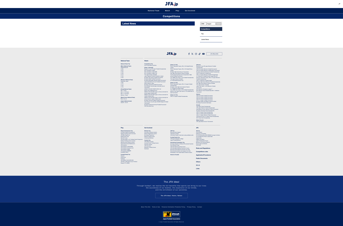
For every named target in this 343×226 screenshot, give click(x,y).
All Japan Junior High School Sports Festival (179, 87)
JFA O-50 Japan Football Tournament (204, 97)
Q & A (198, 165)
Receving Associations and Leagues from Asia (180, 151)
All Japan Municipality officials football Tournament (155, 80)
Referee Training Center (149, 136)
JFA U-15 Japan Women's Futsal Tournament (206, 115)
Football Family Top (125, 154)
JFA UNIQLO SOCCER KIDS (127, 160)
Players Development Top (127, 130)
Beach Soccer (124, 98)
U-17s (122, 74)
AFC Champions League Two (150, 73)
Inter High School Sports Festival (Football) (179, 73)
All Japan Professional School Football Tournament (155, 104)
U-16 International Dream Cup (176, 80)
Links (197, 168)
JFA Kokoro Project (174, 133)
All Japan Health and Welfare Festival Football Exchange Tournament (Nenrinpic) (206, 102)
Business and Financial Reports (203, 142)
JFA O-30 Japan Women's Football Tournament (206, 69)
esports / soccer (124, 102)
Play (177, 10)
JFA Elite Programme (125, 135)
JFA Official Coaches (148, 141)
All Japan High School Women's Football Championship (208, 82)
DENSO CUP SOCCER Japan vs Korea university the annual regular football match (156, 92)
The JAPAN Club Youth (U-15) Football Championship (181, 89)
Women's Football (174, 154)
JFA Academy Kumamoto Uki (127, 148)
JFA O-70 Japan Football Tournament (204, 100)
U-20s (122, 82)
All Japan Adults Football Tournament (152, 79)
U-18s (122, 73)
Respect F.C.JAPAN (125, 163)
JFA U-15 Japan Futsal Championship (204, 113)
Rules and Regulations (203, 148)
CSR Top (172, 130)
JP (339, 4)
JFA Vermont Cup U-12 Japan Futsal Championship (207, 116)
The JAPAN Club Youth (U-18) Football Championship (181, 77)
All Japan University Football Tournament (153, 84)
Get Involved (190, 10)
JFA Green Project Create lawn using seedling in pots (181, 135)
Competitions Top (148, 63)
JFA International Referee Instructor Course (179, 148)
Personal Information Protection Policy (173, 207)
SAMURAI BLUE (124, 67)
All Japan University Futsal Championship (205, 110)
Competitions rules (202, 152)
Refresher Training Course (150, 147)
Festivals (123, 158)
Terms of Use (156, 207)
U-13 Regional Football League (177, 88)
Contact (199, 207)
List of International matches (150, 65)
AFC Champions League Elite (150, 71)
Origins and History (200, 139)
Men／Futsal (123, 90)
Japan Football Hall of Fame (202, 140)
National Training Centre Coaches (128, 140)
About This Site (145, 207)
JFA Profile (198, 145)
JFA (197, 128)
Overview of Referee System (150, 132)
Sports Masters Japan (149, 83)
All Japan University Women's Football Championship (207, 72)
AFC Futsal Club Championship (203, 117)
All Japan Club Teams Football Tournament (153, 77)
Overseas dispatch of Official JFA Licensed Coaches (181, 143)
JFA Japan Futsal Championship (203, 106)
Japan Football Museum (175, 140)
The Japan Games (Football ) (176, 79)
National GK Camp (125, 136)
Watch (167, 10)
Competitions (171, 16)
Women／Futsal (124, 95)
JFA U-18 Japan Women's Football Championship (207, 74)
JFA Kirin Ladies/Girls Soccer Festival (129, 161)
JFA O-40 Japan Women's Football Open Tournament (208, 70)
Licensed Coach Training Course (151, 143)
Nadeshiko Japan (124, 81)
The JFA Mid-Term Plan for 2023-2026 (204, 136)
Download (146, 148)
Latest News (205, 39)
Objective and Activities (201, 133)
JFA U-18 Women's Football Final (203, 73)
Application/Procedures (203, 155)
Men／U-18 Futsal (125, 93)
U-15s (122, 77)
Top (202, 34)
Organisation (199, 138)
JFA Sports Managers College (176, 138)
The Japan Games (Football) (150, 74)
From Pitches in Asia (174, 145)
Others (198, 162)
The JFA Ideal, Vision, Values (171, 195)
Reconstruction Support (175, 132)
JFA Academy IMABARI (126, 150)
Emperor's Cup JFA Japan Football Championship (155, 69)
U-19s (122, 71)
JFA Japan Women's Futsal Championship (205, 107)
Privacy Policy (191, 207)
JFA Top (198, 130)
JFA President (199, 132)
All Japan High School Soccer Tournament (179, 72)
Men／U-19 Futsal (125, 92)
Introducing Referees (148, 138)
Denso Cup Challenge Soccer (150, 90)
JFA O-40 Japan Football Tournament (204, 95)
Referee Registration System (150, 133)
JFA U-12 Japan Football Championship (178, 96)
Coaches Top (147, 140)
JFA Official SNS (214, 54)
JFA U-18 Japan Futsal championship (204, 112)
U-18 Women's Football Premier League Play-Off (206, 76)
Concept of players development (128, 132)
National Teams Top (125, 63)
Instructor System (148, 144)
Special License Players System (128, 142)
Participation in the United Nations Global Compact (181, 152)
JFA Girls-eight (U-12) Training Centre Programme (132, 139)
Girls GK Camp (124, 138)
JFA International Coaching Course (177, 146)
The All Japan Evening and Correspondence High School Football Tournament (181, 75)
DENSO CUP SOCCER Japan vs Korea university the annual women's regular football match (156, 98)
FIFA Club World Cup (148, 106)
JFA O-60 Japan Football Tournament (204, 98)
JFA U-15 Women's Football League (204, 80)
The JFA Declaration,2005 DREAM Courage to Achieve (208, 135)
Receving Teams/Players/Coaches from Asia (180, 149)
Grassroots (123, 157)
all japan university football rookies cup (152, 89)
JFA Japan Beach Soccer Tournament (204, 121)
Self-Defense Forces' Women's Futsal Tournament (207, 109)
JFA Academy (124, 145)
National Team (153, 10)
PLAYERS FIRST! (124, 152)
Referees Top (147, 130)
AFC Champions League (149, 70)
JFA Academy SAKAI (125, 149)
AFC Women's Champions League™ (204, 89)
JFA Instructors (147, 146)
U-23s (122, 69)
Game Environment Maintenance (128, 143)
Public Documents (201, 158)
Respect (122, 156)
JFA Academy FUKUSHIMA (127, 146)
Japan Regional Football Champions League (153, 76)
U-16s (122, 76)
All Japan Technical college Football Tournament (154, 100)
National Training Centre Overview (128, 133)
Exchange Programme (149, 135)
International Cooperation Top (177, 142)
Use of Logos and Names (201, 143)
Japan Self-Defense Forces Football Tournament (154, 81)
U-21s (122, 70)
